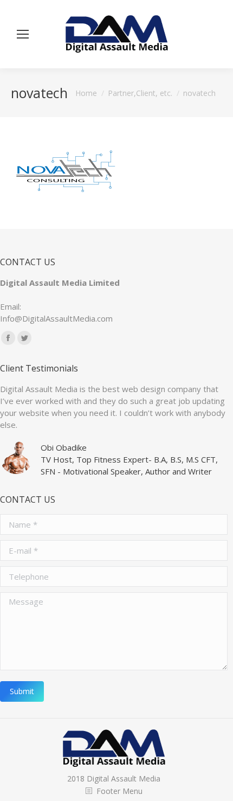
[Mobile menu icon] (22, 34)
